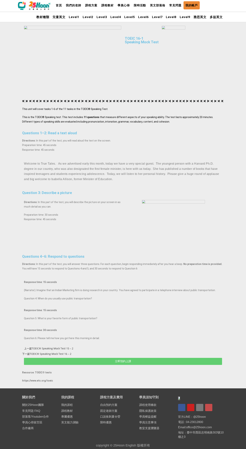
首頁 (59, 5)
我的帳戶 (191, 5)
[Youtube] (190, 407)
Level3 (102, 17)
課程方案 (91, 5)
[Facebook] (181, 407)
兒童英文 (59, 17)
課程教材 (107, 5)
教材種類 (42, 17)
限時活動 (140, 5)
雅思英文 (200, 17)
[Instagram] (208, 407)
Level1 (74, 17)
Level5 (129, 17)
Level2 (88, 17)
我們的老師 (73, 5)
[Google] (199, 407)
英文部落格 (157, 5)
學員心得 (124, 5)
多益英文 (216, 17)
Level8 (171, 17)
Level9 (185, 17)
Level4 (115, 17)
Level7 (157, 17)
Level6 (143, 17)
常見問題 (175, 5)
